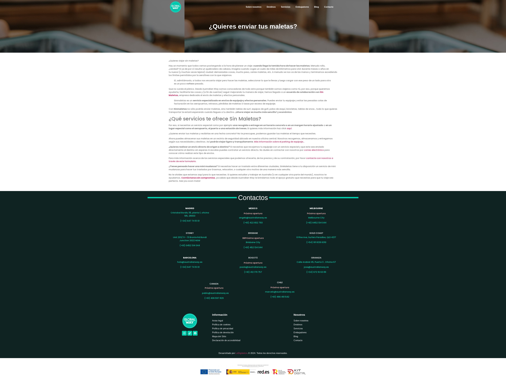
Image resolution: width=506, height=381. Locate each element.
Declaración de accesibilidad (226, 340)
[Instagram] (184, 333)
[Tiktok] (189, 333)
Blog (316, 7)
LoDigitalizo (241, 353)
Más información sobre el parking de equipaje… (279, 141)
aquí (289, 128)
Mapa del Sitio (219, 336)
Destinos (271, 7)
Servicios (285, 7)
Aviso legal (217, 321)
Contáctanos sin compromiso (198, 177)
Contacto (328, 7)
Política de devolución (223, 332)
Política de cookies (221, 324)
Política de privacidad (222, 328)
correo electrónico (314, 150)
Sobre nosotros (253, 7)
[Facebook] (195, 333)
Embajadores (302, 7)
